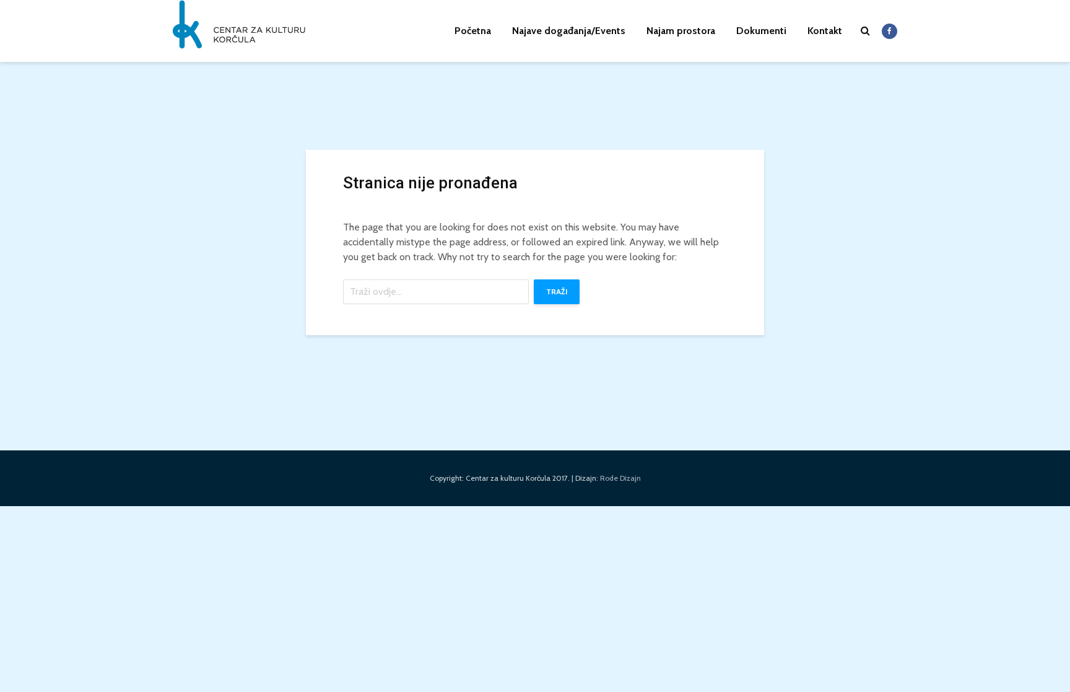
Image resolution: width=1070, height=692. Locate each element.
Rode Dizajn (620, 478)
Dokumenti (761, 31)
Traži (556, 291)
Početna (473, 31)
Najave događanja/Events (568, 31)
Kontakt (824, 31)
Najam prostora (680, 31)
